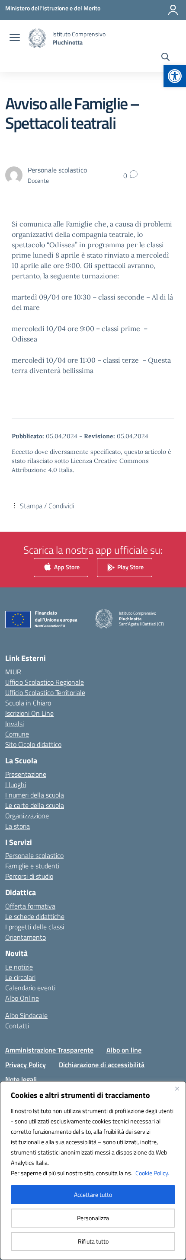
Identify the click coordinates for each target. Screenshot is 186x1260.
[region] (93, 1170)
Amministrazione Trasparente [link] (49, 1050)
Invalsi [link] (14, 723)
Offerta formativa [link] (30, 906)
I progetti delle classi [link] (34, 927)
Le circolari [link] (20, 977)
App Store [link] (66, 566)
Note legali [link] (21, 1079)
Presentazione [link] (25, 774)
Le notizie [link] (19, 967)
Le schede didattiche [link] (34, 916)
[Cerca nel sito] (165, 58)
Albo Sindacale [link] (26, 1015)
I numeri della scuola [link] (34, 795)
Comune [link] (17, 734)
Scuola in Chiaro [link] (28, 703)
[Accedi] (173, 10)
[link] (175, 76)
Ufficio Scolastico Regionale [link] (44, 682)
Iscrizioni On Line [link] (29, 713)
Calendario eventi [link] (30, 987)
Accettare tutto (93, 1194)
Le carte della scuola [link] (34, 805)
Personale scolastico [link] (34, 855)
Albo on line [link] (123, 1050)
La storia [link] (17, 826)
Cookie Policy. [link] (152, 1172)
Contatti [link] (17, 1026)
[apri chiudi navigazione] (15, 38)
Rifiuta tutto (93, 1241)
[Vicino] (177, 1088)
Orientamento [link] (25, 937)
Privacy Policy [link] (25, 1064)
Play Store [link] (130, 566)
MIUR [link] (13, 672)
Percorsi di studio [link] (29, 876)
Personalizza (93, 1217)
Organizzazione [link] (27, 815)
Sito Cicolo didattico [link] (33, 744)
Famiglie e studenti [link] (32, 866)
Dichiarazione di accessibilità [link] (101, 1064)
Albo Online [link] (22, 998)
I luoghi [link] (15, 784)
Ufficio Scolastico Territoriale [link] (45, 692)
